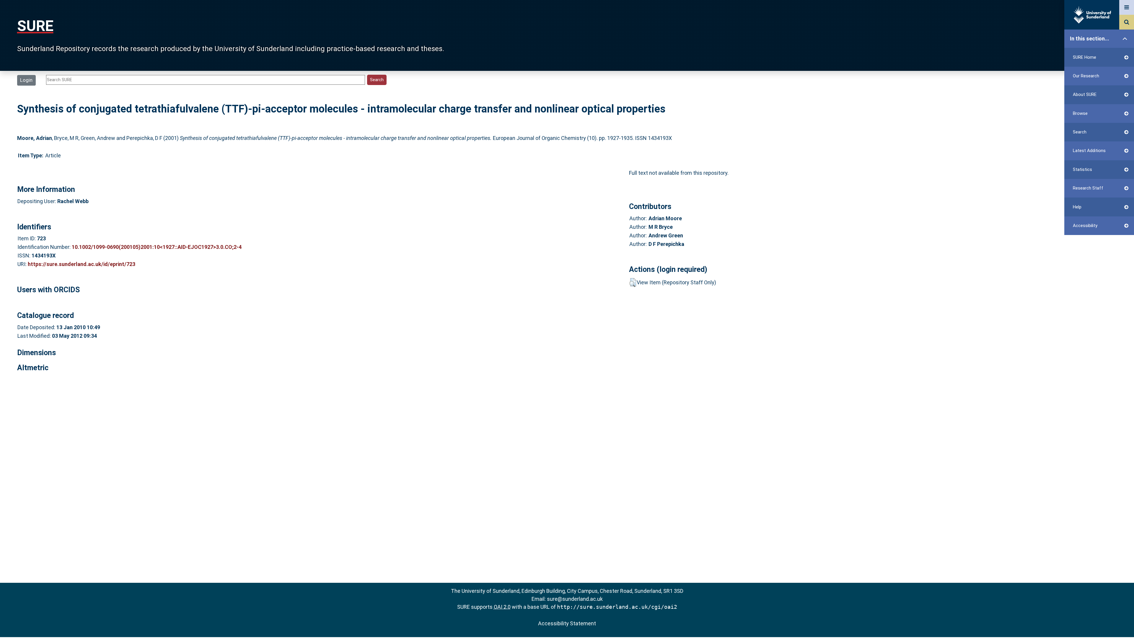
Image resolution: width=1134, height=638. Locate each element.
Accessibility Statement (567, 623)
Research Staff (1088, 188)
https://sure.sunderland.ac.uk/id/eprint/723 (81, 264)
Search (1079, 132)
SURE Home (1084, 57)
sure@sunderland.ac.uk (575, 599)
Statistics (1082, 169)
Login (26, 80)
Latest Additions (1089, 150)
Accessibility (1085, 225)
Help (1077, 207)
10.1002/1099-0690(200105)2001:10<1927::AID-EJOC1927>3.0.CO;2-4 (157, 247)
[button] (632, 282)
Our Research (1086, 76)
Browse (1080, 113)
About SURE (1084, 94)
